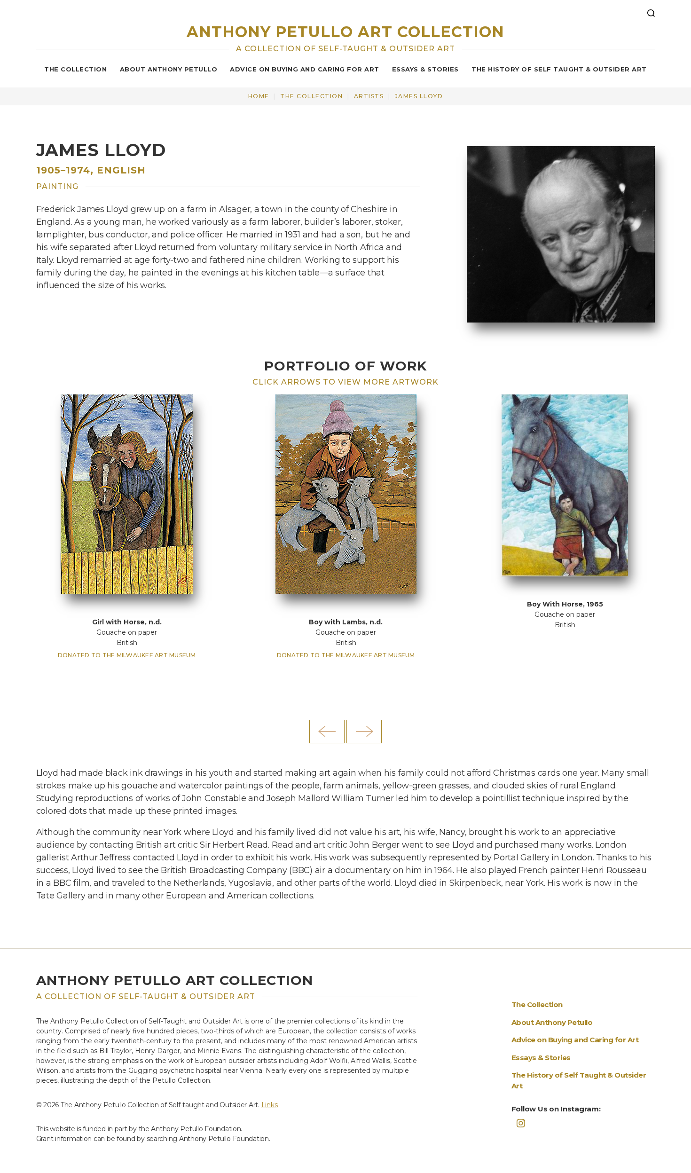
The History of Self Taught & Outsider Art (559, 69)
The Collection (75, 69)
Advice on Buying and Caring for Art (304, 69)
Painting (57, 186)
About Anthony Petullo (169, 69)
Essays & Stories (425, 69)
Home (258, 96)
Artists (369, 96)
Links (269, 1105)
